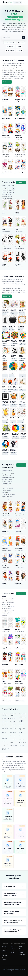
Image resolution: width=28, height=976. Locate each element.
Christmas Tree (22, 745)
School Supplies (10, 50)
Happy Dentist (15, 390)
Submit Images (12, 951)
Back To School (4, 346)
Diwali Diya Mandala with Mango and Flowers (14, 342)
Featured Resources (4, 954)
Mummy (21, 732)
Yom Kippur (5, 99)
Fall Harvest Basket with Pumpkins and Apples (13, 403)
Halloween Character (10, 42)
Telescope (18, 531)
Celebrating (18, 565)
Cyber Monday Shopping (5, 749)
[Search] (20, 2)
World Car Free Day (20, 118)
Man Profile (11, 376)
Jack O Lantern (22, 713)
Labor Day (19, 50)
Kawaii (16, 229)
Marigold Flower (21, 407)
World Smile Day (6, 118)
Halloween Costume (4, 714)
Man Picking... (5, 312)
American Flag (5, 728)
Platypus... (4, 420)
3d (2, 212)
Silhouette (18, 264)
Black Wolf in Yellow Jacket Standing (23, 435)
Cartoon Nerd (15, 436)
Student (4, 741)
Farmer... (4, 314)
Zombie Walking (10, 392)
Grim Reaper (13, 454)
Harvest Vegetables (4, 738)
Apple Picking (5, 721)
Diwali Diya (21, 725)
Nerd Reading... (21, 375)
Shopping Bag (13, 745)
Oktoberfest (5, 135)
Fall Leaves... (21, 328)
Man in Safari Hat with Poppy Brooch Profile (13, 373)
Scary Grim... (3, 328)
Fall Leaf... (20, 329)
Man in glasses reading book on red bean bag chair (22, 373)
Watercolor (18, 246)
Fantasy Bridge (12, 313)
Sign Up (13, 948)
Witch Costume (12, 423)
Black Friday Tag (22, 729)
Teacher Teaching (21, 721)
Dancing (4, 583)
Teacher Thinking (19, 514)
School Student (6, 514)
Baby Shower (18, 681)
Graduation (5, 664)
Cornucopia (13, 735)
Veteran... (11, 374)
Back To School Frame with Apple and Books (5, 342)
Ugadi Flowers (22, 404)
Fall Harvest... (13, 406)
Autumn (4, 681)
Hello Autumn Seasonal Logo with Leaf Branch (21, 419)
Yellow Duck (5, 422)
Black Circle (11, 329)
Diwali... (13, 345)
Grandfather (5, 565)
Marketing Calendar (4, 958)
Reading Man (5, 531)
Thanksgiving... (13, 404)
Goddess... (21, 360)
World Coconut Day (20, 154)
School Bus (13, 721)
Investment (5, 548)
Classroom (12, 739)
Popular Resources (4, 950)
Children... (4, 360)
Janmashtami (5, 154)
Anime (3, 229)
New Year (4, 699)
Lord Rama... (14, 358)
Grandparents (18, 548)
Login (12, 946)
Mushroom (21, 735)
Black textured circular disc (12, 325)
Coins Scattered (22, 344)
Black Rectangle (4, 405)
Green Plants (5, 438)
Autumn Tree (10, 46)
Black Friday (13, 728)
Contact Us (22, 954)
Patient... (4, 389)
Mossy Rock (4, 436)
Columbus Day (13, 725)
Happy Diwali (5, 745)
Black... (10, 328)
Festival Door (22, 314)
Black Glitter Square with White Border (5, 402)
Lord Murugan (22, 358)
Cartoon (17, 212)
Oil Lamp (12, 742)
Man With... (4, 454)
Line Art (4, 246)
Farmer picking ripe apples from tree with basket (5, 311)
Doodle (4, 264)
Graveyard (20, 42)
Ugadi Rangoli (14, 343)
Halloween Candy (12, 714)
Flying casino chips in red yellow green (22, 341)
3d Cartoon (18, 583)
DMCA (20, 948)
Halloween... (10, 389)
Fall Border (13, 718)
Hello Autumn (20, 420)
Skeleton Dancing (4, 733)
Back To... (4, 343)
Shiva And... (14, 360)
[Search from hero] (23, 37)
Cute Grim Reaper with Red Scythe (13, 450)
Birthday (17, 629)
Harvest (19, 46)
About (21, 946)
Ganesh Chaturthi (6, 172)
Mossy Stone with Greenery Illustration (6, 434)
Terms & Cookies (21, 951)
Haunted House (5, 718)
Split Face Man (15, 438)
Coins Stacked (4, 375)
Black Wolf (22, 439)
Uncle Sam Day (19, 172)
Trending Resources (4, 947)
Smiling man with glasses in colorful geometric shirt (6, 451)
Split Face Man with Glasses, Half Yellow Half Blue (15, 435)
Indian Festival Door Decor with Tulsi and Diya (22, 311)
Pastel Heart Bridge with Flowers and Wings (13, 311)
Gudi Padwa (21, 312)
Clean (7, 2)
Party (16, 647)
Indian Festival (22, 742)
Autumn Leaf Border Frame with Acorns (21, 326)
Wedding (4, 647)
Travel (16, 699)
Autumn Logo (20, 422)
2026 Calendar (6, 629)
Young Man (3, 392)
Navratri (3, 725)
